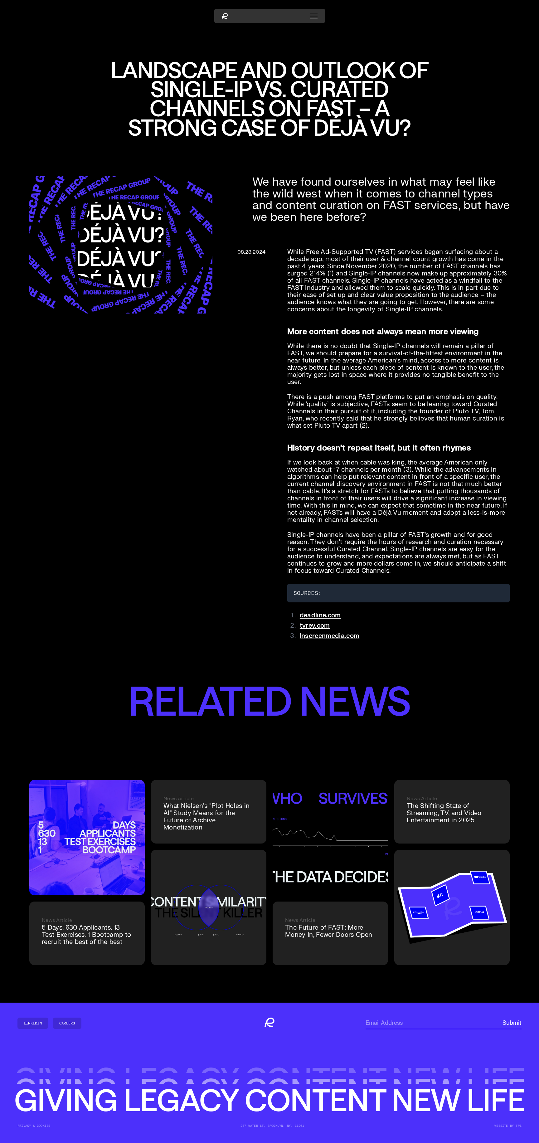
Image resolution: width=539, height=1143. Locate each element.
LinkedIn (33, 1023)
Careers (67, 1023)
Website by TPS (508, 1126)
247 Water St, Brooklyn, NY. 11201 (272, 1126)
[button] (314, 16)
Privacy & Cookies (33, 1126)
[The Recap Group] (225, 16)
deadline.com (320, 615)
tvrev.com (315, 626)
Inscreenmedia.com (329, 636)
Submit (512, 1023)
